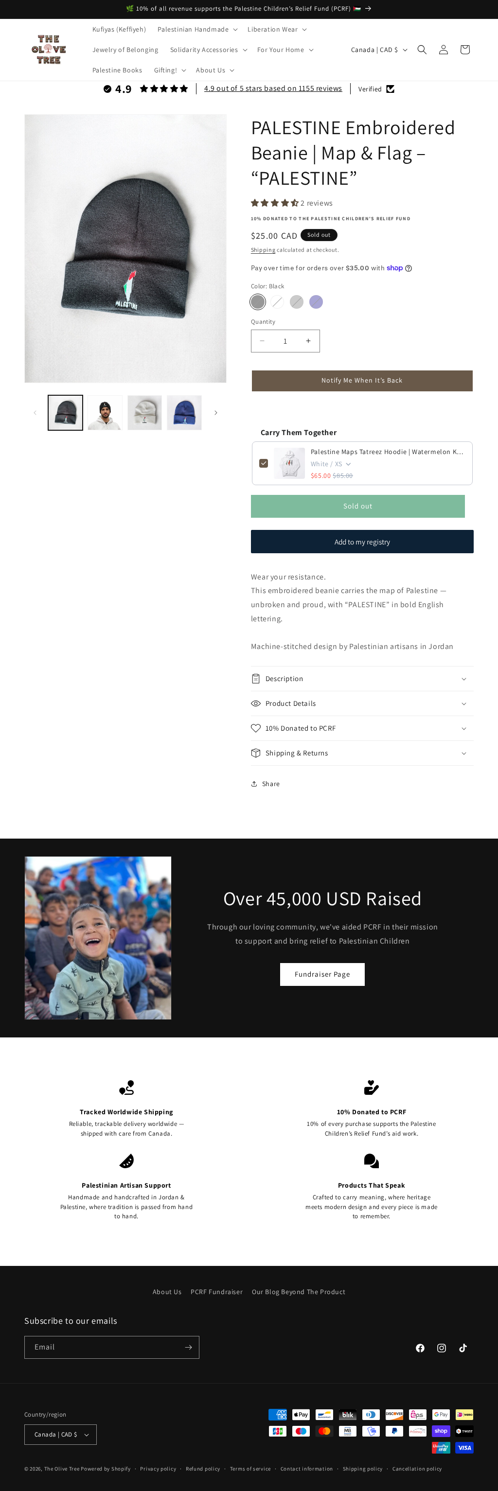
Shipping (263, 249)
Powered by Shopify (106, 1468)
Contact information (307, 1468)
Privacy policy (158, 1468)
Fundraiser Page (322, 974)
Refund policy (203, 1468)
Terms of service (250, 1468)
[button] (197, 29)
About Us (167, 1291)
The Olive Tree (62, 1468)
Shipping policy (363, 1468)
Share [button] (271, 783)
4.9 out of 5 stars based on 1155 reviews (273, 88)
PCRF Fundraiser (217, 1291)
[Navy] (316, 302)
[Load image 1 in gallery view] (65, 412)
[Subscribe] (188, 1347)
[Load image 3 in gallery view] (144, 412)
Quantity (263, 321)
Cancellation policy (417, 1468)
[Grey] (296, 302)
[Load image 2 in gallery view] (105, 412)
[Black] (258, 302)
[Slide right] (216, 412)
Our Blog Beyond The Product (298, 1291)
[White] (277, 302)
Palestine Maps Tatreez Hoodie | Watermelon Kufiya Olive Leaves (388, 451)
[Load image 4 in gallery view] (184, 412)
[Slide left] (35, 412)
